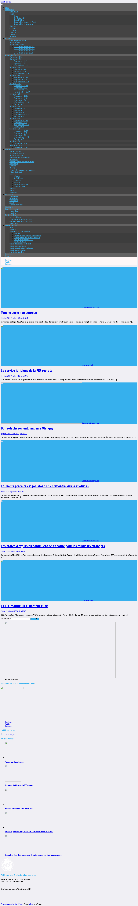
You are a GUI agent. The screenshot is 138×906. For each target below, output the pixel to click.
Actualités (12, 229)
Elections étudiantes (16, 156)
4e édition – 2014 (15, 119)
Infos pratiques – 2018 (21, 82)
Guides (11, 203)
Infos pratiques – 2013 (21, 137)
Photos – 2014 (19, 127)
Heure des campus (11, 209)
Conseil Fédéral (19, 20)
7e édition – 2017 (15, 84)
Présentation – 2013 (21, 131)
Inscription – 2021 (20, 63)
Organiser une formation (17, 250)
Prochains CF (18, 234)
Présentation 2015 (20, 108)
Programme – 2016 (20, 98)
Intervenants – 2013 (20, 135)
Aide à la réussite (15, 151)
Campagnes (9, 207)
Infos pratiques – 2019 (21, 73)
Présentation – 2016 (21, 96)
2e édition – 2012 (15, 141)
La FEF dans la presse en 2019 (24, 53)
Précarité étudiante (16, 172)
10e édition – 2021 (15, 59)
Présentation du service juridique (20, 219)
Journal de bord (14, 43)
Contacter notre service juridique (20, 221)
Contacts (8, 256)
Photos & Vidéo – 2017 (22, 92)
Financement (13, 160)
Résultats (12, 213)
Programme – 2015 (20, 110)
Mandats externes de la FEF (23, 240)
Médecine (17, 182)
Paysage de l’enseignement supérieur (22, 170)
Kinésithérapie (18, 178)
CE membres (13, 28)
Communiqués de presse (17, 41)
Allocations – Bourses (16, 153)
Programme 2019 (20, 69)
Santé (11, 174)
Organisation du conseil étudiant (20, 244)
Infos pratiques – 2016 (21, 102)
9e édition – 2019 (15, 67)
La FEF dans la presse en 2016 (24, 47)
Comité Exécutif (19, 18)
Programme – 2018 (20, 80)
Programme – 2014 (20, 123)
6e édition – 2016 (15, 94)
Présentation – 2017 (21, 86)
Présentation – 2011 (21, 147)
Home (7, 8)
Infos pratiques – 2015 (21, 114)
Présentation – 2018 (21, 78)
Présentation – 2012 (21, 143)
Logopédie (17, 180)
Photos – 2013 (19, 139)
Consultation (13, 211)
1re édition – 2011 (15, 145)
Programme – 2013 (20, 133)
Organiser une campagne (17, 246)
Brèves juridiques (15, 217)
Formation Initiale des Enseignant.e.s (21, 162)
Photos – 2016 (19, 104)
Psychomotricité (19, 186)
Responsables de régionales (23, 24)
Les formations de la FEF (17, 205)
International (13, 164)
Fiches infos (13, 199)
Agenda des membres (16, 252)
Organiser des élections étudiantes (21, 248)
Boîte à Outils (13, 223)
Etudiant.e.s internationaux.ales (19, 158)
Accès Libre (13, 197)
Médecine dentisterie (21, 184)
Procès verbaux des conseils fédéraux (27, 238)
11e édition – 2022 (15, 57)
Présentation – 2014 (21, 121)
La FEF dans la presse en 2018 (24, 51)
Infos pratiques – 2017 (21, 90)
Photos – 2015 (19, 117)
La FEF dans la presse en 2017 (24, 49)
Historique (12, 26)
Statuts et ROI (14, 32)
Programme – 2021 (20, 61)
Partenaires (13, 34)
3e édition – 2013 (15, 129)
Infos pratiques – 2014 (21, 125)
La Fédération (9, 10)
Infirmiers (17, 176)
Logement (12, 166)
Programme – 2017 (20, 88)
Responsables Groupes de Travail (25, 22)
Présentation (13, 12)
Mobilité (12, 168)
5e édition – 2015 (15, 106)
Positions (12, 30)
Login (11, 227)
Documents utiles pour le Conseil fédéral (27, 236)
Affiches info (13, 201)
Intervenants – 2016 (20, 100)
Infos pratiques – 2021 (21, 65)
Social (11, 190)
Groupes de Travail (20, 242)
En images (12, 36)
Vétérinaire (13, 193)
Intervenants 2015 (20, 112)
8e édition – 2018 (15, 75)
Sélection (12, 188)
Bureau (16, 16)
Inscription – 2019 (20, 71)
